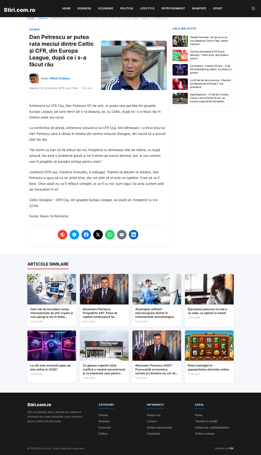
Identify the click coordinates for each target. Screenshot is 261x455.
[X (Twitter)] (98, 234)
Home (66, 8)
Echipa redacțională (159, 427)
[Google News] (62, 234)
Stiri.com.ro (39, 404)
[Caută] (253, 9)
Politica (126, 8)
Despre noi (153, 415)
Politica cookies (204, 433)
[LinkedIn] (133, 234)
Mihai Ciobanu (60, 78)
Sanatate (199, 8)
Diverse (42, 18)
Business (84, 8)
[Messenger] (74, 234)
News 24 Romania (54, 216)
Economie (105, 8)
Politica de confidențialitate (212, 427)
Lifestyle (147, 8)
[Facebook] (86, 234)
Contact (152, 421)
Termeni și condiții (206, 421)
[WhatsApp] (110, 234)
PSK (231, 448)
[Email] (121, 234)
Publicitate (153, 433)
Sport (217, 8)
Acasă (30, 18)
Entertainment (173, 8)
